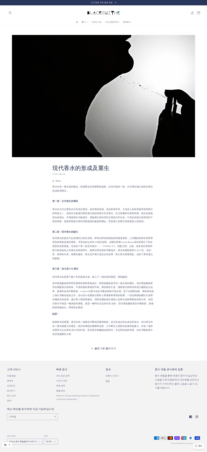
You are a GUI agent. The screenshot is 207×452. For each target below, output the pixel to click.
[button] (10, 13)
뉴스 (108, 380)
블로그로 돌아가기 (105, 348)
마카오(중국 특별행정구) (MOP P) (23, 441)
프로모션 (11, 385)
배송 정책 (60, 385)
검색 (9, 400)
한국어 (49, 441)
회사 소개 (11, 395)
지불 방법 (11, 375)
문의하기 (11, 390)
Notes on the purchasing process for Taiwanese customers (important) (77, 397)
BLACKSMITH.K (181, 443)
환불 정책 (60, 390)
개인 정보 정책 (63, 375)
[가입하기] (55, 417)
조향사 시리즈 (112, 375)
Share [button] (58, 181)
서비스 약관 (61, 380)
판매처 (10, 380)
